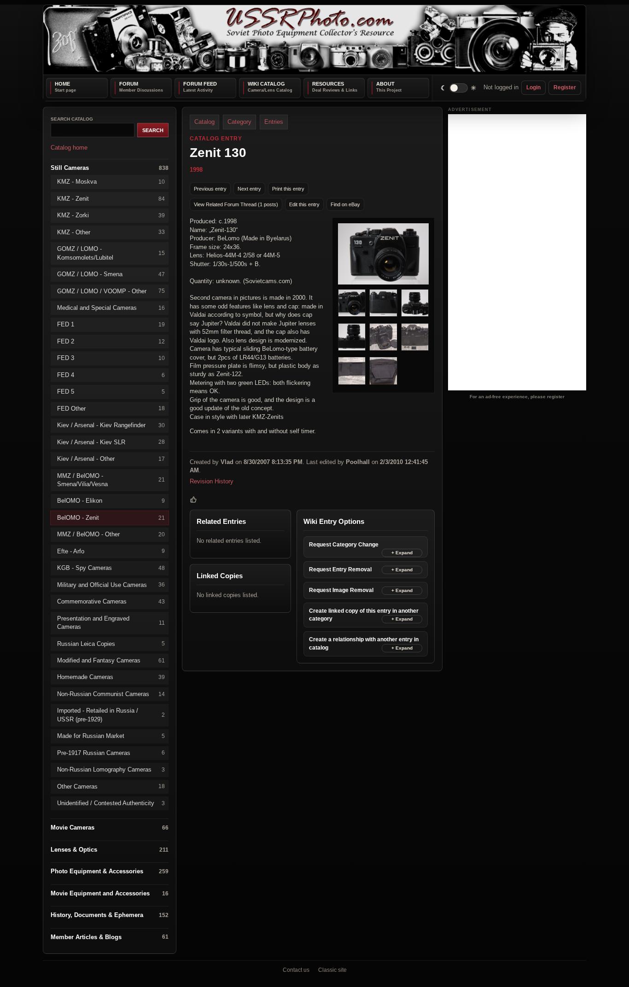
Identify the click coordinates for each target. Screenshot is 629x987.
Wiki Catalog (266, 84)
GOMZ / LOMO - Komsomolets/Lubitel (111, 253)
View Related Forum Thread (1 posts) (236, 204)
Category (239, 121)
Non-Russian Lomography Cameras (111, 769)
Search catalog (72, 119)
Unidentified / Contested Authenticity (111, 803)
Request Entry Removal (340, 569)
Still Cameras (110, 167)
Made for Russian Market (111, 735)
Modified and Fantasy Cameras (111, 660)
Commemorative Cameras (111, 601)
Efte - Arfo (111, 550)
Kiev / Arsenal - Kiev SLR (111, 441)
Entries (273, 121)
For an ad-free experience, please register (517, 396)
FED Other (111, 408)
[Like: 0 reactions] (193, 499)
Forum (128, 84)
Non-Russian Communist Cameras (111, 693)
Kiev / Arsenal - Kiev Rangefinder (111, 425)
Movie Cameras (110, 827)
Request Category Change (344, 544)
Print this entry (288, 188)
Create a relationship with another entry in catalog (364, 643)
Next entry (249, 188)
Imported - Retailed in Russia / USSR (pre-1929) (111, 714)
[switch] (459, 88)
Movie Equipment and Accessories (110, 892)
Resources (328, 84)
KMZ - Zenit (111, 198)
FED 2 (111, 340)
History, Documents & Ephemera (110, 915)
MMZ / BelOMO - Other (111, 534)
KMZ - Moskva (111, 181)
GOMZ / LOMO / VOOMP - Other (111, 290)
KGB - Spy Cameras (111, 567)
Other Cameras (111, 786)
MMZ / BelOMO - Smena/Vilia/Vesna (111, 479)
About (385, 84)
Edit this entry (304, 204)
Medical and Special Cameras (111, 307)
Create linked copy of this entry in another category (364, 615)
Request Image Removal (341, 590)
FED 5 (111, 391)
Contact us (296, 970)
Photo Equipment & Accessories (110, 871)
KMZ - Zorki (111, 215)
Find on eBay (345, 204)
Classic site (332, 970)
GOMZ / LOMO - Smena (111, 274)
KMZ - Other (111, 231)
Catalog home (69, 147)
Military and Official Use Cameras (111, 584)
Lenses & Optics (110, 849)
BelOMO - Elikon (111, 500)
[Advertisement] (517, 252)
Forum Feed (200, 84)
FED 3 (111, 357)
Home (62, 84)
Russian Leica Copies (111, 643)
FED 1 (111, 324)
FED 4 (111, 374)
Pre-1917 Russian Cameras (111, 752)
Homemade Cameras (111, 676)
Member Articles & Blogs (110, 936)
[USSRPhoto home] (314, 40)
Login (533, 87)
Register (564, 87)
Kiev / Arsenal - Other (111, 458)
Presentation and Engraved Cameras (111, 622)
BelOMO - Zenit (111, 517)
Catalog (204, 121)
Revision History (211, 480)
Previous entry (210, 188)
